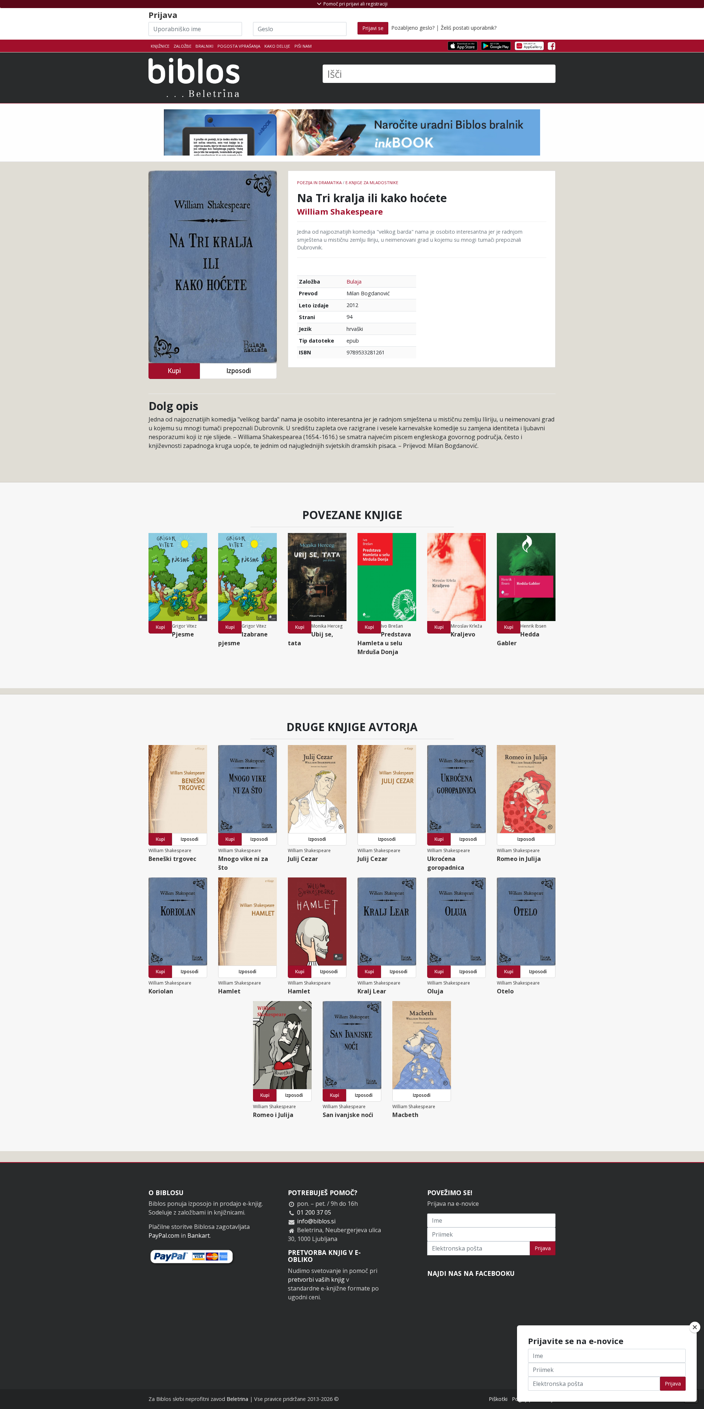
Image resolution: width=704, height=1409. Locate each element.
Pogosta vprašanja (238, 46)
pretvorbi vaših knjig (316, 1279)
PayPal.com (163, 1235)
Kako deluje (277, 46)
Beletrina (237, 1398)
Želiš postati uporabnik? (468, 27)
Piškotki (498, 1398)
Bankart (198, 1235)
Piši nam (303, 46)
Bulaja (354, 281)
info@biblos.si (316, 1221)
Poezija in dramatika (319, 182)
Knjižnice (160, 46)
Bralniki (204, 46)
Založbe (182, 46)
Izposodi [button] (238, 370)
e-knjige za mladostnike (371, 182)
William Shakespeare (340, 211)
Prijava (543, 1248)
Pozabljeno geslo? (412, 27)
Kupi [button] (174, 370)
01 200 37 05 (314, 1212)
